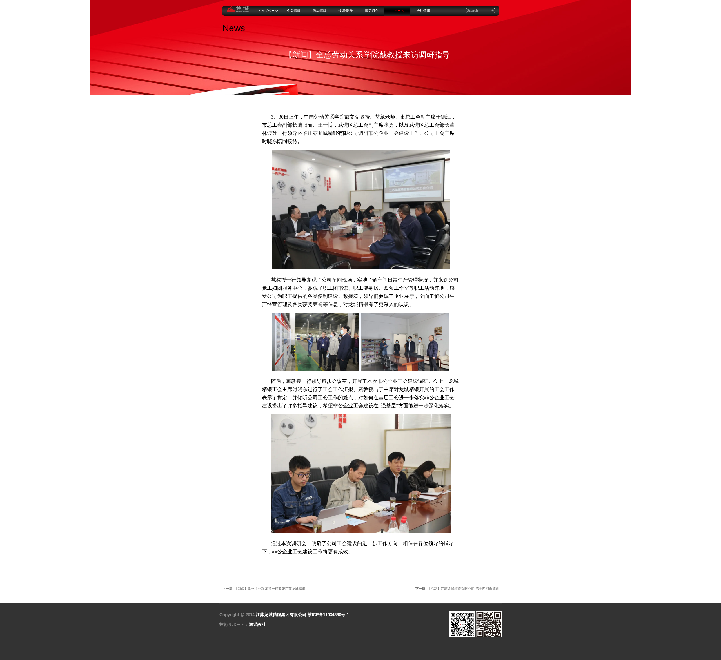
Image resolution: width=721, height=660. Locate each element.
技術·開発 (345, 11)
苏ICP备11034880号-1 (328, 614)
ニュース (397, 11)
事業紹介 (371, 11)
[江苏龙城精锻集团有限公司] (238, 11)
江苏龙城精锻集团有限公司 (281, 614)
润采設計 (257, 624)
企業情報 (294, 11)
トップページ (268, 11)
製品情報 (319, 11)
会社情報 (423, 11)
